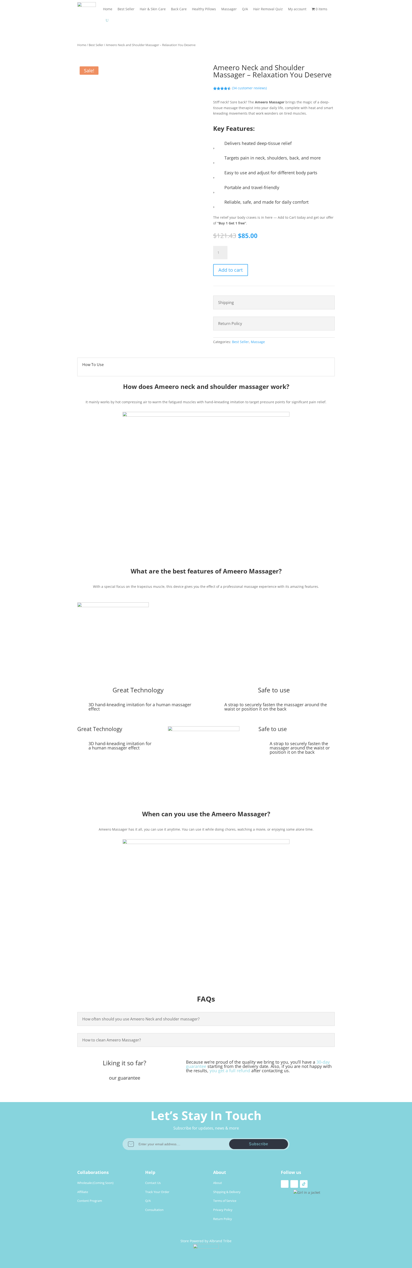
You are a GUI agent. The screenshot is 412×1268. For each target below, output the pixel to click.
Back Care (179, 9)
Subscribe (258, 1144)
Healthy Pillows (204, 9)
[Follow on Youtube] (284, 1184)
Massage (258, 342)
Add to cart (230, 270)
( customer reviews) (249, 88)
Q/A (245, 9)
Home (107, 9)
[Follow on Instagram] (294, 1184)
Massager (229, 9)
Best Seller (126, 9)
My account (297, 9)
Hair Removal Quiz (268, 9)
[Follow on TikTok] (304, 1184)
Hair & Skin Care (153, 9)
